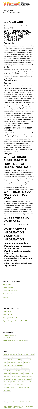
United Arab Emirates (18, 384)
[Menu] (32, 4)
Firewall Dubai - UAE (14, 402)
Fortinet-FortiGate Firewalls (10, 291)
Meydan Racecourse (27, 376)
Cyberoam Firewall (8, 287)
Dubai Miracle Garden (9, 370)
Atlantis (5, 357)
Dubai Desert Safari (8, 365)
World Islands (7, 390)
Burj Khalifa (28, 357)
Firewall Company (8, 335)
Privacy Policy (8, 11)
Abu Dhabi (6, 354)
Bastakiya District (13, 357)
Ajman (20, 354)
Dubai (5, 362)
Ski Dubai (13, 382)
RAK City (14, 379)
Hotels (21, 373)
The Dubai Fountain (22, 382)
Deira (5, 359)
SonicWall (5, 297)
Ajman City (26, 354)
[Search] (28, 4)
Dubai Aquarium (12, 362)
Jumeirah (27, 373)
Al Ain (32, 354)
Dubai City (20, 362)
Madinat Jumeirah (16, 376)
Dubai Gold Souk (19, 365)
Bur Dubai (21, 357)
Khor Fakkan (7, 376)
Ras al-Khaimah (21, 379)
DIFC (19, 359)
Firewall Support (7, 311)
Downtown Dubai (26, 359)
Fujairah (27, 370)
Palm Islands (7, 379)
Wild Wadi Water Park (24, 387)
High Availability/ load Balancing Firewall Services (17, 321)
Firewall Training (7, 314)
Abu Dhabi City (13, 354)
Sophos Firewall (7, 284)
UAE (30, 382)
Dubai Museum (19, 370)
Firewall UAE (7, 338)
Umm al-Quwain (7, 384)
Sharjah (29, 379)
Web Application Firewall (10, 318)
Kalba (32, 373)
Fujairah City (7, 373)
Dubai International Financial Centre (12, 368)
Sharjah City (6, 382)
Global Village (14, 373)
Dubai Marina (25, 368)
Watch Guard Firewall (9, 294)
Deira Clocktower (12, 359)
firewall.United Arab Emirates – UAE (14, 340)
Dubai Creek (27, 362)
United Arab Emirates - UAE (10, 387)
